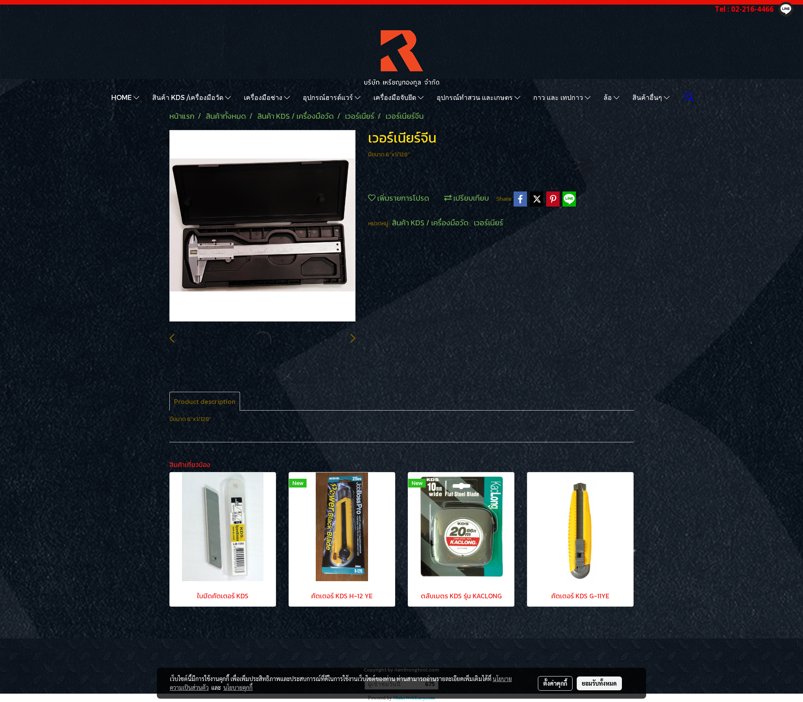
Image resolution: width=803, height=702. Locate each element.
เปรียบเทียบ (470, 198)
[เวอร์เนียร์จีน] (262, 226)
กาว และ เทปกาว (559, 97)
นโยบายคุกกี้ (238, 687)
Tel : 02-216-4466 (744, 9)
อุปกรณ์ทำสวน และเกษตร (475, 97)
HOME (122, 97)
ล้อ (609, 97)
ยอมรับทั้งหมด (599, 683)
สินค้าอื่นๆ (648, 97)
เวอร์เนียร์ (488, 222)
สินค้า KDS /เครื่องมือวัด (188, 97)
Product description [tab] (204, 401)
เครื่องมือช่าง (264, 97)
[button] (689, 97)
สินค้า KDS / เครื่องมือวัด (431, 222)
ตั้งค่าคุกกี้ (555, 683)
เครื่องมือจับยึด (395, 97)
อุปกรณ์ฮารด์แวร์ (329, 97)
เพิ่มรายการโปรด (402, 198)
